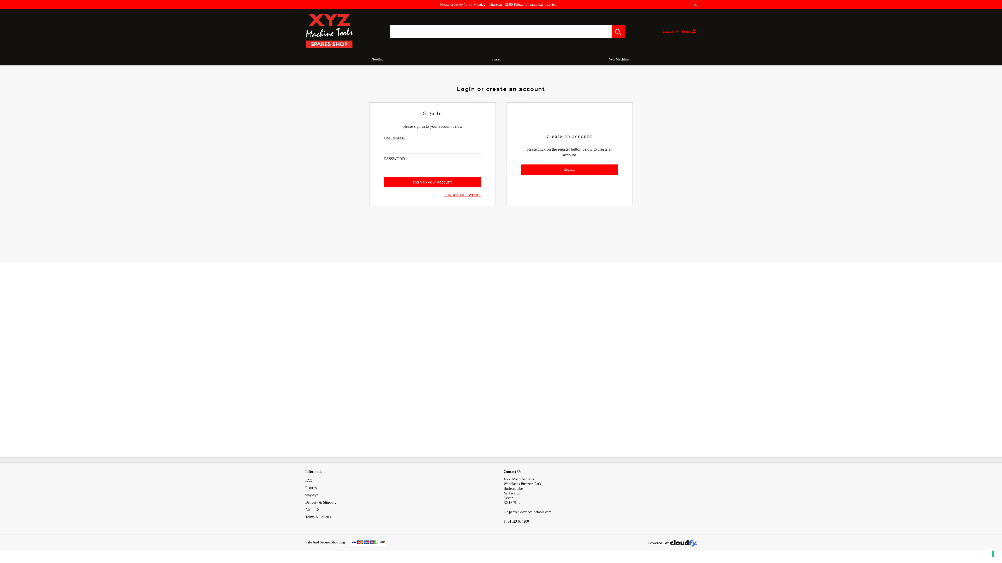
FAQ (308, 480)
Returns (311, 488)
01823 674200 (516, 521)
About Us (312, 510)
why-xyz (311, 495)
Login (686, 31)
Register (667, 31)
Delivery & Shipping (320, 502)
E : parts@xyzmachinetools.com (527, 512)
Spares (496, 59)
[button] (618, 31)
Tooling (378, 59)
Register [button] (570, 170)
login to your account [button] (432, 182)
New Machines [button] (619, 59)
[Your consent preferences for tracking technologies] (993, 554)
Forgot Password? (462, 195)
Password (394, 159)
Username (394, 138)
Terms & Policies (318, 517)
